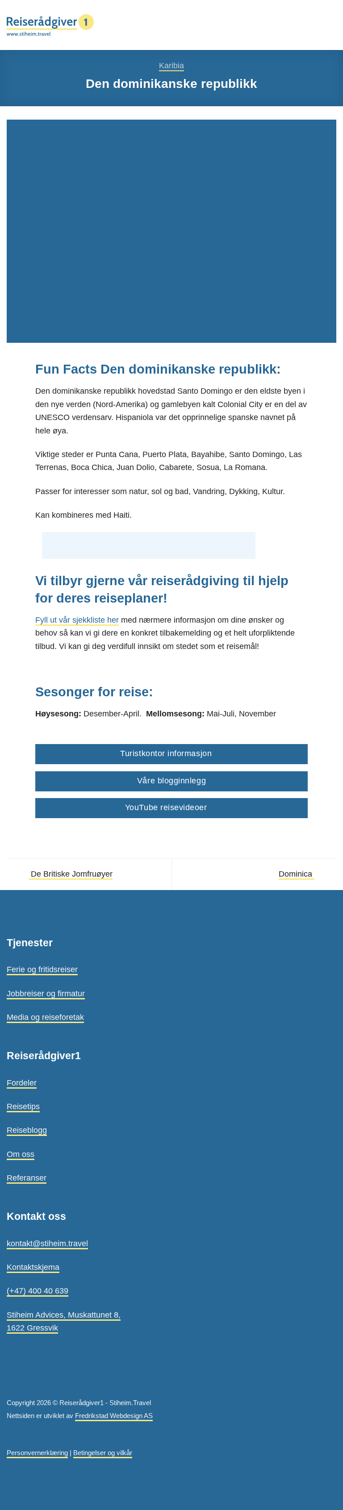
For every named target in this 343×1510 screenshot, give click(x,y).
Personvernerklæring (37, 1452)
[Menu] (330, 25)
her (112, 619)
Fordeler (22, 1082)
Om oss (20, 1154)
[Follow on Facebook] (13, 1382)
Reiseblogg (27, 1130)
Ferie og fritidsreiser (42, 969)
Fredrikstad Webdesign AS (114, 1415)
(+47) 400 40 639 (37, 1290)
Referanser (26, 1177)
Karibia (171, 65)
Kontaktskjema (33, 1267)
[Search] (314, 24)
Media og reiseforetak (45, 1017)
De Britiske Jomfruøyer (71, 873)
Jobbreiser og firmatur (46, 993)
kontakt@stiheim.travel (47, 1243)
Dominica (296, 873)
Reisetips (23, 1106)
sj (74, 619)
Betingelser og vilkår (102, 1452)
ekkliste (91, 619)
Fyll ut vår (52, 619)
